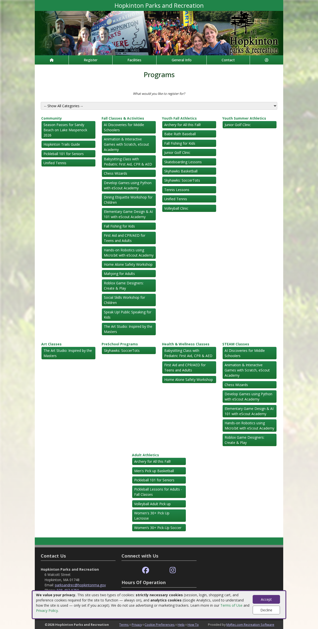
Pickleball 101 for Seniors (63, 153)
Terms (124, 624)
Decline (266, 610)
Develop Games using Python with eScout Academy (128, 185)
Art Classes (51, 344)
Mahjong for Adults (119, 273)
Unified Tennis (54, 163)
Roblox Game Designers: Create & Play (124, 286)
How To (193, 624)
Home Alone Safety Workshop (128, 264)
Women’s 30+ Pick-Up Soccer (157, 527)
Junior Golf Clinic (177, 152)
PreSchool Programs (120, 344)
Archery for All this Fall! (182, 124)
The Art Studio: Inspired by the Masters (128, 329)
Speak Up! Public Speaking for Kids (127, 315)
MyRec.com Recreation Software (250, 624)
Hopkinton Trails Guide (61, 144)
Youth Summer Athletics (244, 118)
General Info (182, 60)
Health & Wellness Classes (185, 344)
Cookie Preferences (160, 624)
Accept (266, 599)
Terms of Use (231, 605)
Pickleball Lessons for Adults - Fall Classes (158, 492)
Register (90, 60)
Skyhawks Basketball (181, 171)
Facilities (134, 60)
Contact (228, 60)
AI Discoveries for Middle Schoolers (124, 127)
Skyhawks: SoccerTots (182, 180)
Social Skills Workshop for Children (124, 300)
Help (181, 624)
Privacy (137, 624)
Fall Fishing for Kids (119, 226)
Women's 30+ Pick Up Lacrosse (151, 516)
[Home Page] (52, 60)
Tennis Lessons (176, 189)
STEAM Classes (235, 344)
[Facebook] (145, 570)
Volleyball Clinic (176, 208)
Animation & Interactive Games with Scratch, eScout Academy (126, 144)
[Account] (266, 60)
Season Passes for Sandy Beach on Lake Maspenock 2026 (65, 129)
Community (51, 118)
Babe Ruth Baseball (180, 134)
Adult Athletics (145, 455)
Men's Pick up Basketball (154, 470)
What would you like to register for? (159, 93)
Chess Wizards (115, 173)
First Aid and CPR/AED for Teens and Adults (124, 238)
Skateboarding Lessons (183, 162)
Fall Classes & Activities (123, 118)
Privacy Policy (47, 610)
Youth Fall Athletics (179, 118)
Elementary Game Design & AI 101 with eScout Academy (128, 214)
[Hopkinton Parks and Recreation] (159, 32)
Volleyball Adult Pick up (152, 503)
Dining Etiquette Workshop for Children (128, 200)
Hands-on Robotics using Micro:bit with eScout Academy (129, 253)
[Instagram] (173, 570)
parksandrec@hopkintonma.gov (80, 585)
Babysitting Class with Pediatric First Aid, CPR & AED (128, 161)
